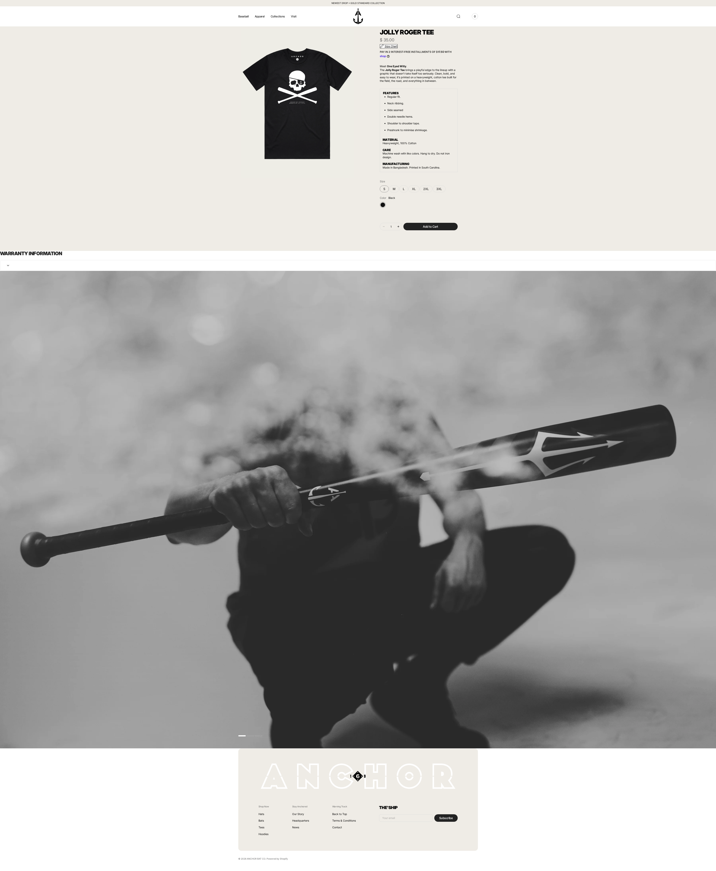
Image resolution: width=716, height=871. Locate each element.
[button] (458, 16)
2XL (427, 189)
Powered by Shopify (277, 858)
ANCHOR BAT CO (256, 858)
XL (415, 189)
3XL (441, 189)
